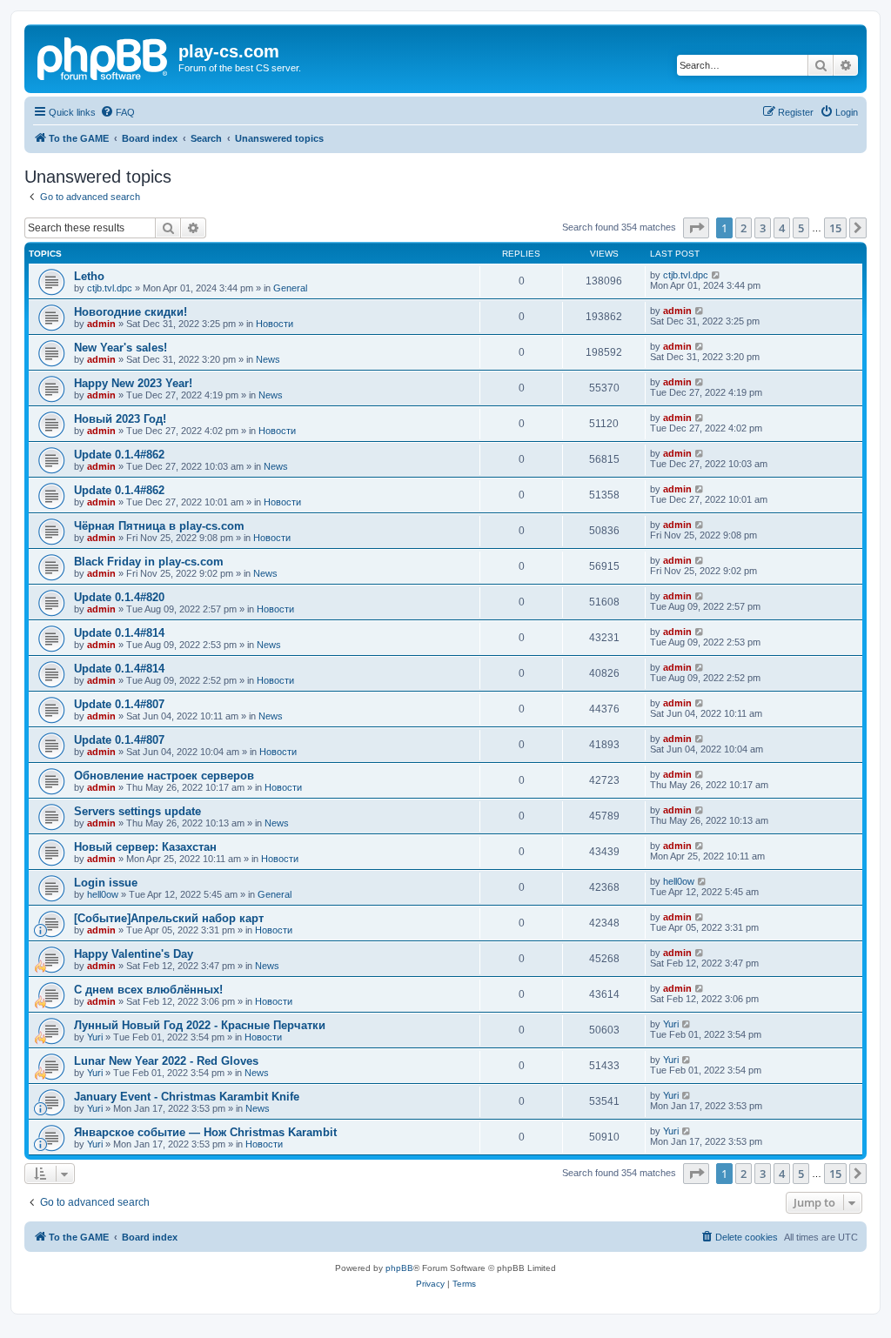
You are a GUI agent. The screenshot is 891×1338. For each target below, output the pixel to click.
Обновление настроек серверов (164, 775)
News (268, 359)
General (290, 288)
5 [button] (801, 228)
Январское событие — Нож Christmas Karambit (205, 1132)
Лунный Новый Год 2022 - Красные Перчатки (199, 1025)
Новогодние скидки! (130, 311)
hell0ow (102, 894)
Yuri (95, 1037)
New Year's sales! (120, 347)
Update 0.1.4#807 (119, 704)
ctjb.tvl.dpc (109, 288)
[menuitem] (117, 112)
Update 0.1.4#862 (119, 454)
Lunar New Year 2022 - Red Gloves (166, 1060)
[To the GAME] (103, 56)
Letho (89, 276)
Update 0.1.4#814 (119, 632)
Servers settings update (137, 811)
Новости (274, 323)
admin (101, 323)
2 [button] (743, 228)
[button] (696, 227)
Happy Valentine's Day (133, 953)
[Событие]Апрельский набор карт (169, 918)
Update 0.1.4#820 (119, 597)
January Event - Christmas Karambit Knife (186, 1096)
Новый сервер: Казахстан (145, 846)
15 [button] (835, 228)
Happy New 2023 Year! (133, 383)
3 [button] (763, 228)
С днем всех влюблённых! (148, 989)
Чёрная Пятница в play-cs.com (159, 525)
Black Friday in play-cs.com (149, 561)
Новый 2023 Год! (120, 418)
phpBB (399, 1268)
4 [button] (782, 228)
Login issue (105, 882)
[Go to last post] (716, 275)
